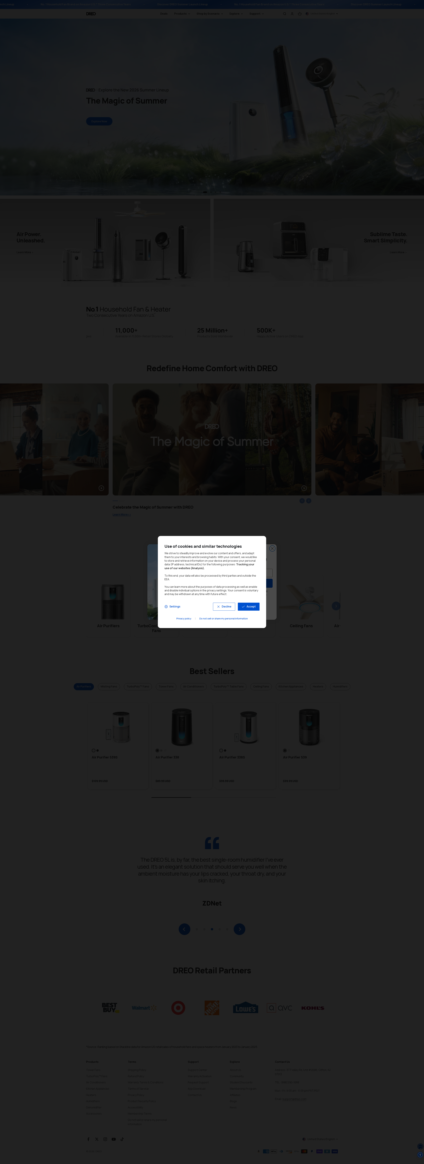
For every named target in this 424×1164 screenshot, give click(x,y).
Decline (226, 606)
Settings (174, 606)
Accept (251, 606)
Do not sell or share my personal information (223, 618)
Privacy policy (183, 618)
